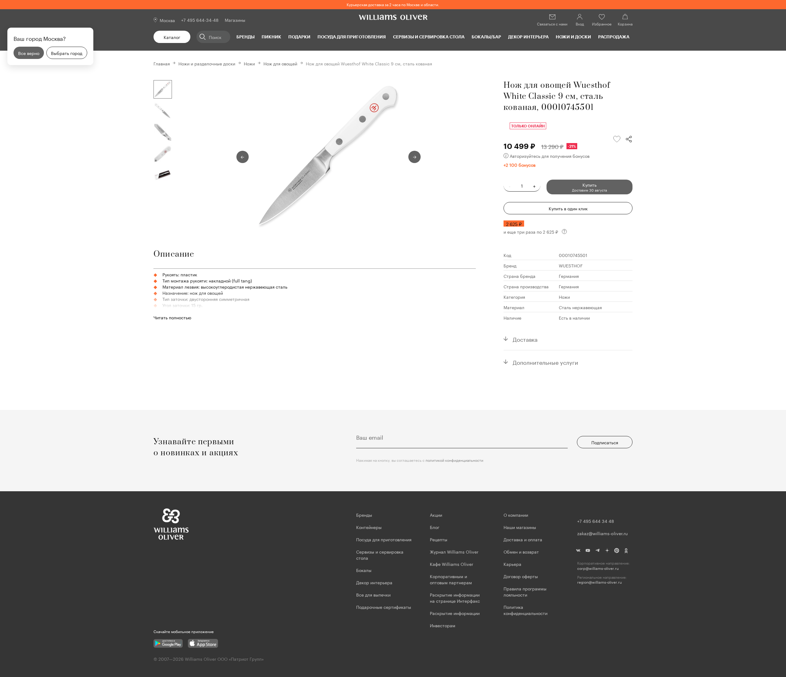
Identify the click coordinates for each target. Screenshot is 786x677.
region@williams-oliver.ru (599, 582)
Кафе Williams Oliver (451, 563)
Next (414, 157)
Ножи (249, 63)
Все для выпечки (373, 594)
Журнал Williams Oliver (454, 551)
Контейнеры (369, 526)
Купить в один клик (568, 208)
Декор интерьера (528, 36)
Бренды (245, 36)
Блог (434, 526)
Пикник (271, 36)
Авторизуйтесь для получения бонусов (550, 155)
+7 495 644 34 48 (595, 520)
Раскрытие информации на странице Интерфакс (455, 597)
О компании (516, 514)
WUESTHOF (571, 265)
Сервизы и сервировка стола (429, 36)
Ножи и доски (573, 36)
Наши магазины (520, 526)
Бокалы (364, 569)
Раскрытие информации (455, 612)
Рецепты (438, 539)
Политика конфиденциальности (525, 609)
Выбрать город (66, 52)
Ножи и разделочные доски (206, 63)
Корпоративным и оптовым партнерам (451, 579)
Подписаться (604, 442)
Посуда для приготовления (351, 36)
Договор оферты (521, 576)
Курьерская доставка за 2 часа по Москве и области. (393, 4)
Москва (167, 20)
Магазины (235, 19)
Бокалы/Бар (486, 36)
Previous (242, 157)
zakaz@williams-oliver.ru (602, 533)
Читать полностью (172, 317)
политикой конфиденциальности (454, 460)
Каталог (172, 36)
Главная (162, 63)
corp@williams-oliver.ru (598, 568)
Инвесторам (443, 625)
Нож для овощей (280, 63)
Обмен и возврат (521, 551)
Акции (436, 514)
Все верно (28, 52)
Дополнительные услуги (545, 361)
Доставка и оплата (523, 539)
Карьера (512, 563)
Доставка (525, 338)
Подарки (299, 36)
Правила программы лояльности (525, 591)
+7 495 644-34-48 (200, 19)
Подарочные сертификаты (383, 606)
